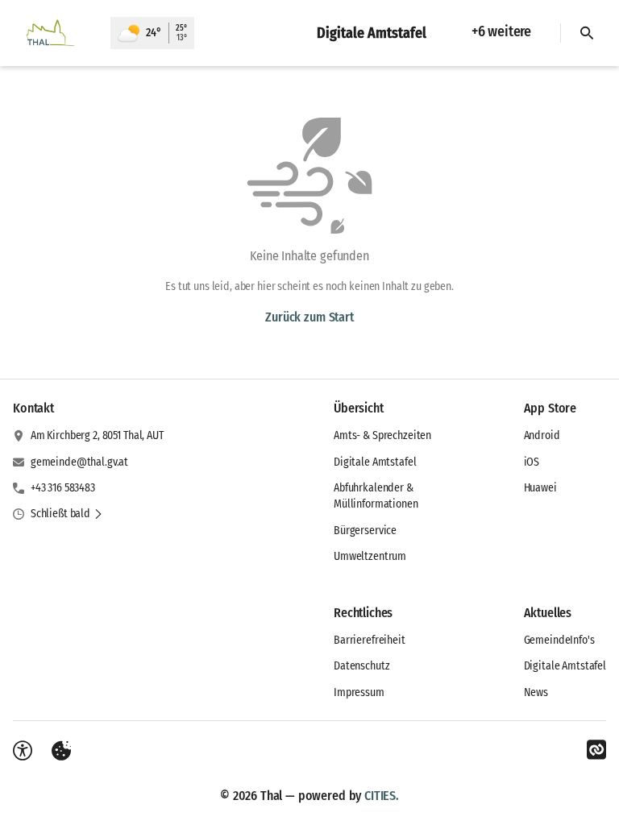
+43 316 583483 (63, 488)
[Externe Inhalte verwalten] (61, 751)
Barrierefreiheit (369, 640)
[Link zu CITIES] (596, 750)
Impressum (359, 692)
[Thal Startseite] (55, 33)
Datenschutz (361, 666)
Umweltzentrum (370, 556)
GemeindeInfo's (559, 640)
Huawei (540, 488)
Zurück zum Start (309, 317)
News (536, 692)
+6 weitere (501, 31)
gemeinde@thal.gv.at (79, 462)
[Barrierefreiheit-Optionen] (22, 751)
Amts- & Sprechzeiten (382, 435)
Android (542, 435)
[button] (67, 514)
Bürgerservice (365, 530)
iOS (532, 462)
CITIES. (381, 795)
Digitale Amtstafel (375, 462)
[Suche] (587, 33)
